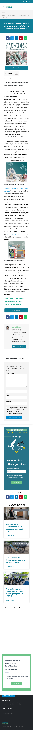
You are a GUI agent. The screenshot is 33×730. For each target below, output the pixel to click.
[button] (3, 6)
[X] (18, 2)
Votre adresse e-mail (13, 468)
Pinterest (13, 704)
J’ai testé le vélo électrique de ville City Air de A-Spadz (15, 560)
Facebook (3, 704)
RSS (10, 704)
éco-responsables (13, 234)
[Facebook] (15, 2)
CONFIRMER (16, 482)
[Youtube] (27, 2)
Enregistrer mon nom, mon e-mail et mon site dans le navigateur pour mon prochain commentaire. (16, 410)
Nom (8, 389)
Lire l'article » (10, 535)
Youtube (17, 704)
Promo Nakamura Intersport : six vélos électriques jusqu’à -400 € (14, 592)
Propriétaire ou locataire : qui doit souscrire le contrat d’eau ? (14, 528)
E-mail (9, 395)
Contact (3, 715)
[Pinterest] (24, 2)
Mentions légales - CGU (7, 713)
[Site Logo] (9, 7)
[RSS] (21, 2)
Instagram (20, 704)
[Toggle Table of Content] (15, 73)
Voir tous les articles (18, 346)
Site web (9, 401)
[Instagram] (30, 2)
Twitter (6, 704)
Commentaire (11, 373)
